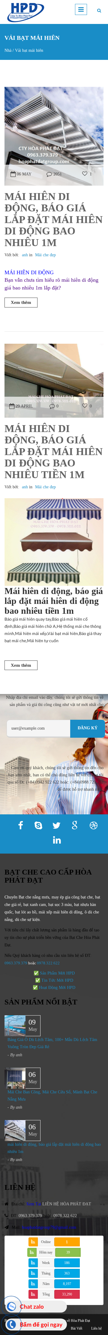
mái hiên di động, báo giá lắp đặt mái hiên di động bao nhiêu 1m (53, 219)
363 (67, 1273)
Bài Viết (76, 1328)
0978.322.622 (65, 1215)
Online (46, 1242)
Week (46, 1263)
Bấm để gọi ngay (41, 1324)
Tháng (45, 1273)
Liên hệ (96, 1328)
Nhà (7, 50)
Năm (46, 1284)
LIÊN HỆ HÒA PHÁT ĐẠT (66, 1204)
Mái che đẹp (45, 255)
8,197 (67, 1284)
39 (68, 1252)
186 (67, 1263)
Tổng (46, 1294)
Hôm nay (45, 1252)
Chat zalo (32, 1306)
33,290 (67, 1294)
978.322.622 (49, 963)
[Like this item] (84, 174)
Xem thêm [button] (21, 302)
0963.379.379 (15, 963)
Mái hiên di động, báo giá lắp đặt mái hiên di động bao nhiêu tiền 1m (53, 452)
